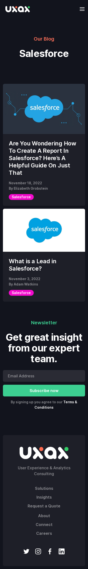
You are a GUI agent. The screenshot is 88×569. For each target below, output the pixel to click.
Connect (44, 524)
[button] (80, 9)
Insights (44, 497)
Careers (44, 533)
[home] (16, 9)
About (44, 515)
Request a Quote (44, 505)
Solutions (44, 488)
